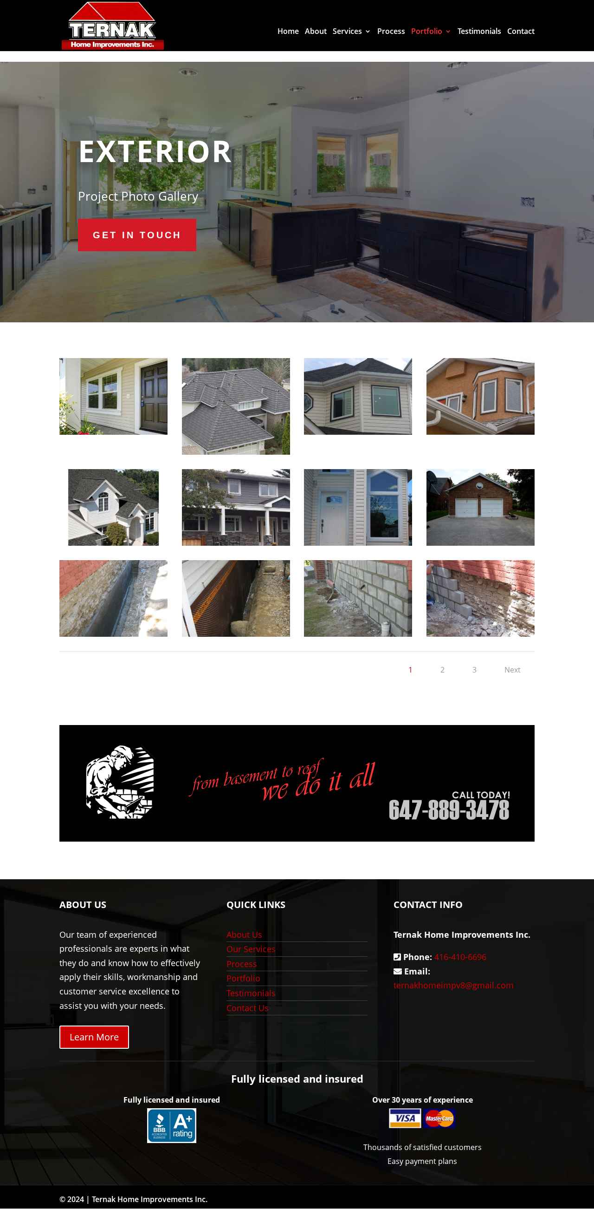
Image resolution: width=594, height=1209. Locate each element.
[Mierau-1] (358, 542)
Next (512, 670)
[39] (480, 633)
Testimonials (479, 32)
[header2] (358, 431)
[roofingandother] (236, 451)
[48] (480, 542)
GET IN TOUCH (137, 235)
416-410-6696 (460, 956)
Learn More (94, 1037)
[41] (236, 633)
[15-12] (113, 542)
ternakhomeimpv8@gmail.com (454, 985)
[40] (358, 633)
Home (288, 32)
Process (391, 32)
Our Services (251, 948)
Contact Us (247, 1007)
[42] (113, 633)
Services (347, 32)
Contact (521, 32)
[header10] (113, 431)
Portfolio (426, 32)
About (316, 32)
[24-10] (236, 542)
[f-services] (480, 431)
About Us (244, 934)
